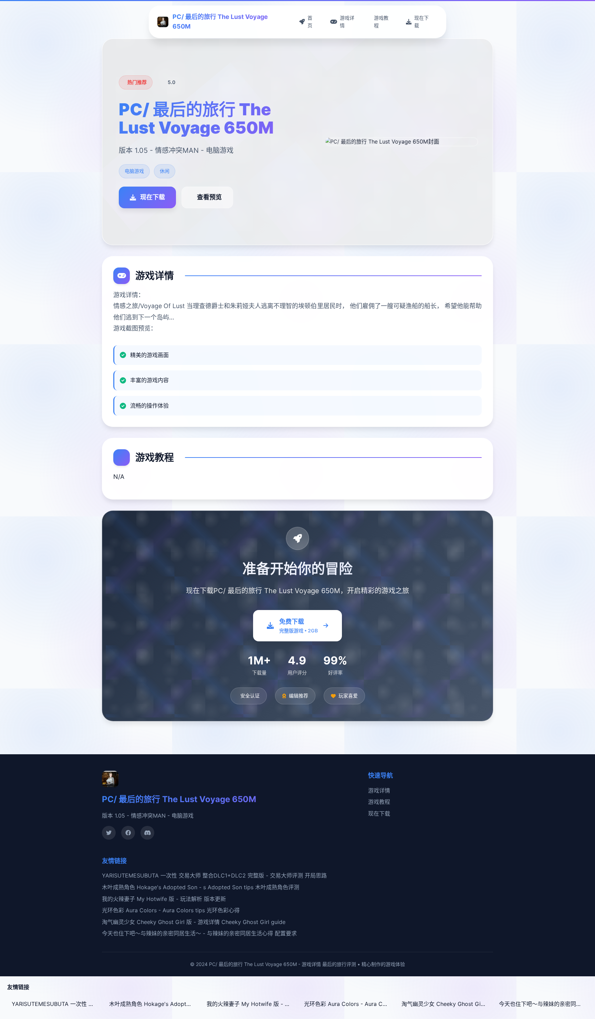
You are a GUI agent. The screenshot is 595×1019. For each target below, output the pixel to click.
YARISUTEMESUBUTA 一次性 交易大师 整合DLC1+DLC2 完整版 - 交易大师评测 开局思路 (214, 875)
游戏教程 (379, 801)
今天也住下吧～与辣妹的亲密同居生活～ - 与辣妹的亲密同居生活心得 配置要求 (199, 933)
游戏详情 (379, 790)
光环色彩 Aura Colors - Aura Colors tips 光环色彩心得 (171, 910)
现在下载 (379, 813)
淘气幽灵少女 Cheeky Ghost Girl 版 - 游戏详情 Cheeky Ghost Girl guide (193, 921)
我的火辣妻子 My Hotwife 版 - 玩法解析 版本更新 (164, 898)
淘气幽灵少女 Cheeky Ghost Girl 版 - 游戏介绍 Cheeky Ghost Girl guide (445, 1003)
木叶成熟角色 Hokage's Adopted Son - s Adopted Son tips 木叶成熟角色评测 (200, 887)
